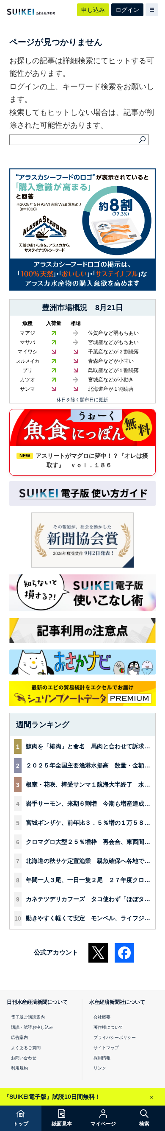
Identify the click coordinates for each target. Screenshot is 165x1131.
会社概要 (102, 1017)
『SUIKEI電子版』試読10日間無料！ (52, 1096)
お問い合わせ (23, 1057)
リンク (100, 1068)
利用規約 (19, 1068)
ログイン (127, 9)
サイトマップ (106, 1047)
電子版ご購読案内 (28, 1017)
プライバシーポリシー (115, 1037)
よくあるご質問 (26, 1047)
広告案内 (19, 1037)
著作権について (108, 1027)
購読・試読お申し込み (32, 1027)
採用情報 (102, 1057)
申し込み (93, 9)
